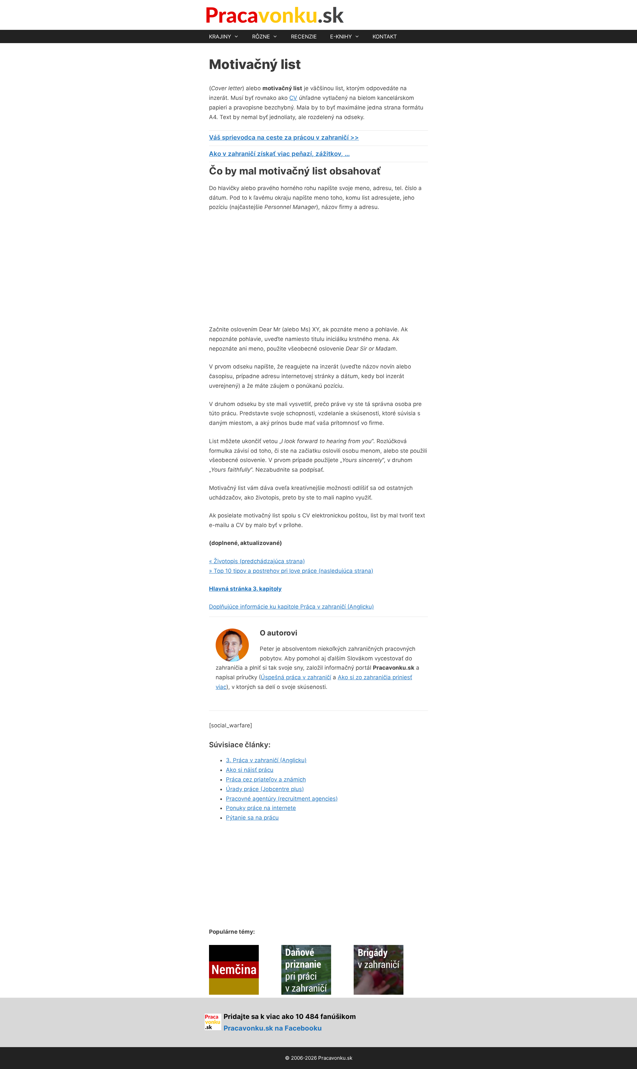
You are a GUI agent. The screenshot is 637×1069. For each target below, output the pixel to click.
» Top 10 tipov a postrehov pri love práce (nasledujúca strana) (291, 571)
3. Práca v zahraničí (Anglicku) (266, 760)
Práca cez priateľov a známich (266, 779)
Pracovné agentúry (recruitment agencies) (282, 798)
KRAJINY (220, 36)
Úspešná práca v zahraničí (296, 677)
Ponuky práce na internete (261, 808)
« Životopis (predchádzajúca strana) (257, 561)
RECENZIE (304, 36)
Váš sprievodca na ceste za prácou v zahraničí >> (284, 137)
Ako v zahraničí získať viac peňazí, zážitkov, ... (279, 154)
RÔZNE (261, 36)
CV (293, 98)
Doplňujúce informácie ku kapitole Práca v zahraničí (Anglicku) (291, 606)
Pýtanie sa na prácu (252, 817)
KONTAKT (385, 36)
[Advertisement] (264, 267)
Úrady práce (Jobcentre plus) (265, 789)
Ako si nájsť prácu (249, 770)
